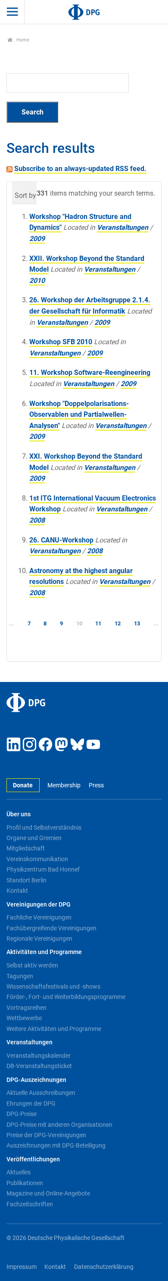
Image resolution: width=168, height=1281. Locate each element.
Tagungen (19, 976)
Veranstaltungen (122, 227)
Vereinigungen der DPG (38, 904)
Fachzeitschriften (29, 1204)
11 (98, 623)
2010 (37, 280)
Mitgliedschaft (25, 848)
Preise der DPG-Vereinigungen (46, 1135)
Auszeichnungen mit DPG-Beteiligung (56, 1145)
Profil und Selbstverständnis (43, 827)
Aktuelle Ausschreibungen (40, 1092)
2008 (37, 520)
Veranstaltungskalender (38, 1055)
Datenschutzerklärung (104, 1267)
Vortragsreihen (26, 1007)
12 (118, 623)
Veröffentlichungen (33, 1159)
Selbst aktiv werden (32, 965)
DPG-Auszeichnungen (36, 1080)
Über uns (18, 814)
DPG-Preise (21, 1113)
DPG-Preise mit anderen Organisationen (59, 1124)
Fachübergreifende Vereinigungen (51, 928)
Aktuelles (18, 1172)
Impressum (21, 1267)
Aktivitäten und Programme (44, 952)
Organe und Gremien (34, 837)
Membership (64, 785)
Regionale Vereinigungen (39, 938)
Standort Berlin (26, 880)
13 (137, 623)
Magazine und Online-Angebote (48, 1193)
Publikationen (24, 1183)
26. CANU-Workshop (61, 540)
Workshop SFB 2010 (60, 342)
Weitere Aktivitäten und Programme (53, 1028)
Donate (23, 785)
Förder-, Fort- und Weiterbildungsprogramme (65, 996)
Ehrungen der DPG (31, 1103)
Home (22, 40)
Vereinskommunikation (37, 859)
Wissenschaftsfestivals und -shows (53, 986)
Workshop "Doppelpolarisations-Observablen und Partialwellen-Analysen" (79, 415)
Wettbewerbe (24, 1018)
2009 (37, 239)
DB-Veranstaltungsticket (39, 1065)
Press (96, 785)
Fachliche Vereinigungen (39, 917)
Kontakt (17, 890)
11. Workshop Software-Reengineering (89, 372)
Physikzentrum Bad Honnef (43, 869)
